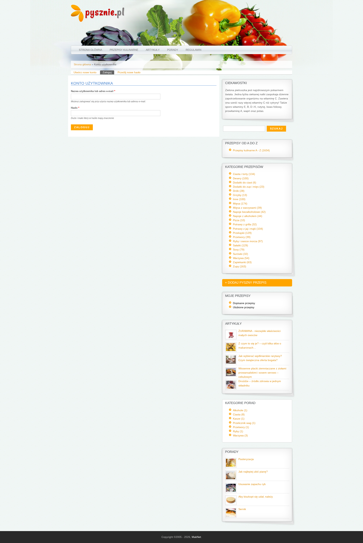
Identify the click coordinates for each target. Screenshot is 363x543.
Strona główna (90, 49)
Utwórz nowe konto (85, 72)
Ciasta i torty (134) (244, 174)
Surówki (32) (240, 253)
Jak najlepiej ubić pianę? (253, 471)
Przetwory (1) (241, 427)
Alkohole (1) (240, 410)
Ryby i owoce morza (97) (248, 241)
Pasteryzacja (246, 459)
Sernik (242, 509)
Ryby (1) (238, 431)
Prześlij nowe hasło (129, 72)
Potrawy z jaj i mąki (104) (248, 228)
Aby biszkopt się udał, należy (255, 496)
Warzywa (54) (241, 258)
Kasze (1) (238, 418)
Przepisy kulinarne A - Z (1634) (251, 150)
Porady (172, 49)
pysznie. (105, 12)
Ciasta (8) (239, 414)
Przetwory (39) (242, 237)
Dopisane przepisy (244, 303)
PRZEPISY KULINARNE (124, 49)
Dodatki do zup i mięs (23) (248, 186)
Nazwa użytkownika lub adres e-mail (93, 91)
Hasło (75, 107)
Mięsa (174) (240, 203)
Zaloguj (108, 72)
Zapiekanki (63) (242, 262)
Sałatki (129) (240, 245)
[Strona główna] (77, 20)
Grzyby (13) (240, 195)
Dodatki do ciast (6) (244, 182)
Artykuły (153, 49)
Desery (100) (241, 178)
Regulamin (193, 49)
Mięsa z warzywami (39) (247, 207)
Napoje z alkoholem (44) (247, 216)
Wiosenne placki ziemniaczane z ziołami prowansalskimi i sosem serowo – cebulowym (262, 372)
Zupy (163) (239, 266)
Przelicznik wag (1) (244, 422)
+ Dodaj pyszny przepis (245, 282)
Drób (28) (238, 190)
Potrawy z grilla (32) (245, 224)
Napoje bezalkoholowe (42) (249, 211)
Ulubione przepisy (243, 307)
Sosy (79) (238, 249)
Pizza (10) (239, 220)
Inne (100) (239, 199)
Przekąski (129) (242, 232)
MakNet (196, 536)
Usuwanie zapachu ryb (252, 484)
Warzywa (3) (240, 435)
